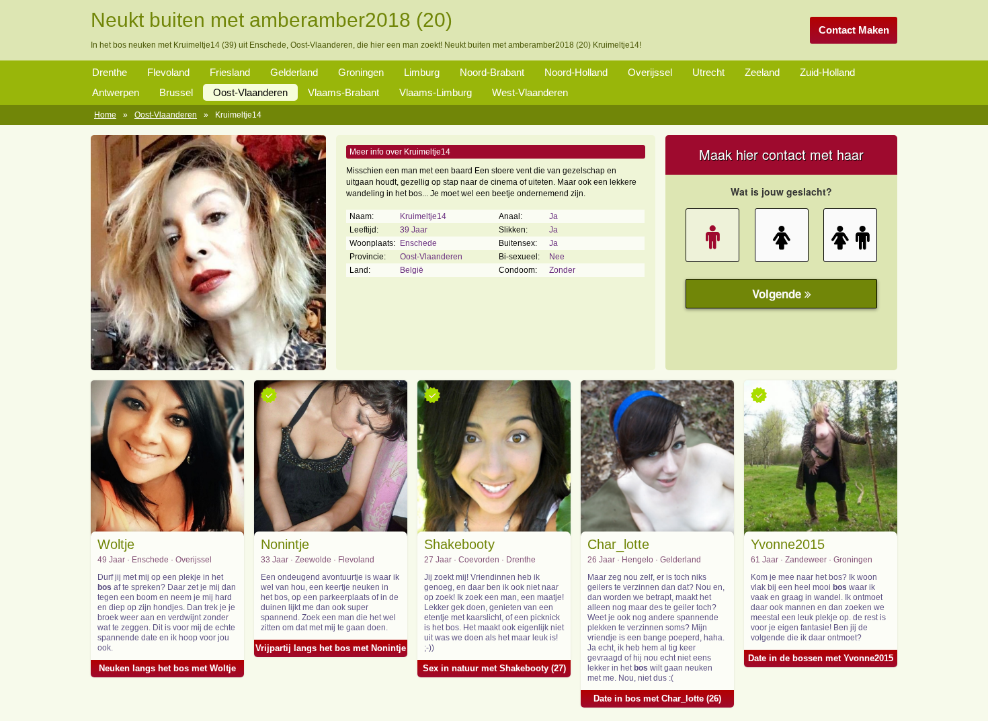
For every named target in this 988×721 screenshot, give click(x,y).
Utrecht (708, 72)
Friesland (230, 72)
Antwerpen (115, 92)
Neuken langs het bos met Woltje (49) (167, 670)
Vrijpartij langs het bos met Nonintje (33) (330, 650)
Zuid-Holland (827, 72)
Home (105, 115)
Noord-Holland (576, 72)
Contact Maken (854, 30)
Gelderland (294, 72)
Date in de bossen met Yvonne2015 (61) (820, 660)
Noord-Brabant (492, 72)
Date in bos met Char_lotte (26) (657, 698)
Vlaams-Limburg (435, 92)
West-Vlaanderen (530, 92)
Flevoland (168, 72)
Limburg (422, 72)
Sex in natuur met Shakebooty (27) (494, 668)
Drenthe (109, 72)
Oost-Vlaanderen (250, 92)
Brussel (176, 92)
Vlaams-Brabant (343, 92)
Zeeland (762, 72)
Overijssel (650, 72)
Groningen (361, 72)
